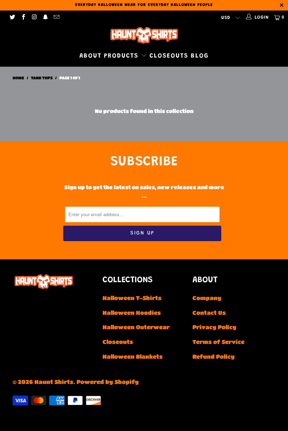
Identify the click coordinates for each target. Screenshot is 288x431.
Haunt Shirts (53, 381)
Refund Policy (213, 356)
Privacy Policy (214, 327)
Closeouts (169, 56)
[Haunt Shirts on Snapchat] (45, 17)
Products (122, 56)
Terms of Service (218, 341)
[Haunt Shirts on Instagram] (34, 17)
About (90, 56)
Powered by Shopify (108, 381)
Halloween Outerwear (136, 327)
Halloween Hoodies (132, 312)
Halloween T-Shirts (132, 297)
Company (206, 297)
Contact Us (209, 312)
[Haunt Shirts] (144, 35)
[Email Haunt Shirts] (56, 17)
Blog (200, 56)
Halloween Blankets (133, 356)
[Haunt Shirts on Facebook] (23, 17)
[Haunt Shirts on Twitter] (12, 17)
